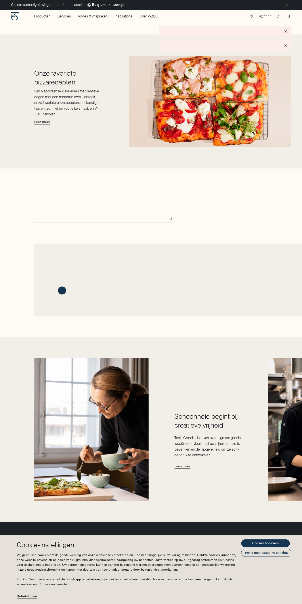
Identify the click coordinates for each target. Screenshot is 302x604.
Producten (42, 16)
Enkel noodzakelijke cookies (266, 553)
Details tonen (27, 596)
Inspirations (123, 16)
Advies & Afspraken (93, 16)
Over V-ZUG (149, 16)
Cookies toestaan (265, 543)
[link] (252, 17)
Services (64, 16)
